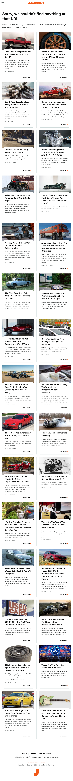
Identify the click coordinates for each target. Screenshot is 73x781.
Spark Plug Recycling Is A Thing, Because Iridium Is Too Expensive (17, 104)
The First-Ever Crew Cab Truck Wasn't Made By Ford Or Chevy (17, 296)
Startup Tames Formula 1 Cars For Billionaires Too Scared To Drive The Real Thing (16, 388)
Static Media (24, 757)
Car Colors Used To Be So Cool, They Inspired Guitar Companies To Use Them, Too (53, 715)
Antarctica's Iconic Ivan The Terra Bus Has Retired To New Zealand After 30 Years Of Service (54, 247)
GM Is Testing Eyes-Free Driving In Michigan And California (52, 341)
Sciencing (42, 765)
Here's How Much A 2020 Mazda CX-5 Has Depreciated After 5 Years (17, 479)
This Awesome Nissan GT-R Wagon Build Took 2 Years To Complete (18, 571)
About (24, 754)
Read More (26, 77)
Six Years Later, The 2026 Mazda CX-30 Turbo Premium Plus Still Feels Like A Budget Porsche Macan (53, 573)
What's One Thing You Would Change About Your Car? (54, 477)
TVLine (29, 765)
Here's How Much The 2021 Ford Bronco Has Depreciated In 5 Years (54, 622)
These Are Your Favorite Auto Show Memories (52, 666)
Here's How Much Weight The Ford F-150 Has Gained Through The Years (53, 104)
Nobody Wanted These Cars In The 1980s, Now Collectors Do (18, 245)
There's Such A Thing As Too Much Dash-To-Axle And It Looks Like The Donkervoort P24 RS (54, 199)
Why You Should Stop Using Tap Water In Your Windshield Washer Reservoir (54, 388)
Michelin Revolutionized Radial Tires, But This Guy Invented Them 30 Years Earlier (53, 56)
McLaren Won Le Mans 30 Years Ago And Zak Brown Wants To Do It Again (53, 296)
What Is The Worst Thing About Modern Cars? (16, 150)
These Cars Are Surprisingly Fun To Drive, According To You (18, 435)
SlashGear (51, 765)
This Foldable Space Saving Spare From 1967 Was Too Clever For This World (17, 667)
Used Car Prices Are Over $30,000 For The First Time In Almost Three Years (17, 622)
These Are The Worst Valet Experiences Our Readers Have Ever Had (53, 525)
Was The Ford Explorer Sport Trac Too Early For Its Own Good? (18, 54)
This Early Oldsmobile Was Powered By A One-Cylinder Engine (18, 198)
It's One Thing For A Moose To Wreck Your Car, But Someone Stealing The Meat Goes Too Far (18, 526)
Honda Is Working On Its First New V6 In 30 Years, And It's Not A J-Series (53, 152)
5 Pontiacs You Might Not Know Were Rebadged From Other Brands (18, 713)
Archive (33, 754)
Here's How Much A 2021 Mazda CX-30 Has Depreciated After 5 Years (17, 341)
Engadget (21, 765)
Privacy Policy (45, 754)
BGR (35, 765)
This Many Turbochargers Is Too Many (54, 434)
